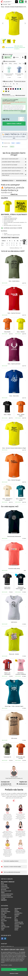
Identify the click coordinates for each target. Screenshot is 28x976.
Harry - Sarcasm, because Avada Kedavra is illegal (14, 448)
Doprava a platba (5, 887)
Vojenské (17, 925)
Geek (2, 922)
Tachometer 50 (7, 757)
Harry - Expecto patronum (14, 363)
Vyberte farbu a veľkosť (14, 123)
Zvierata (16, 928)
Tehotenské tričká (19, 922)
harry (13, 143)
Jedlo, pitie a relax (5, 926)
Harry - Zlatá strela (14, 396)
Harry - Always (7, 414)
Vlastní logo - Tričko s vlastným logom (14, 706)
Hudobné (3, 925)
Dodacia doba (4, 886)
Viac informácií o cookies (6, 965)
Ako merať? (3, 889)
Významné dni (18, 926)
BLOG (2, 883)
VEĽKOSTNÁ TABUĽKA (20, 81)
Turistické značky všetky (14, 568)
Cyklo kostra (14, 622)
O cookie (3, 898)
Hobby (2, 923)
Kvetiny (3, 928)
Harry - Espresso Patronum (14, 313)
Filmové (9, 4)
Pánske (8, 57)
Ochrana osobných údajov (7, 893)
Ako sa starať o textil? (6, 890)
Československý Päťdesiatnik (14, 536)
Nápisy (16, 910)
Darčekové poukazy (5, 911)
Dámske (17, 57)
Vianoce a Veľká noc (19, 923)
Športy (16, 919)
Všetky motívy (4, 910)
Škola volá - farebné (14, 654)
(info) (14, 138)
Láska (2, 929)
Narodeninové (18, 908)
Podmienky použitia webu (7, 897)
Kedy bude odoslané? (21, 95)
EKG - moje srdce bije (6, 917)
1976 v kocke (14, 738)
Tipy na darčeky (4, 908)
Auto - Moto (4, 913)
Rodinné (16, 916)
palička (18, 143)
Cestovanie (3, 916)
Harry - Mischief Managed (14, 480)
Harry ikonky (7, 331)
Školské (16, 920)
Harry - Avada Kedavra (14, 281)
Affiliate (3, 892)
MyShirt (16, 929)
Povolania (17, 911)
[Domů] (1, 4)
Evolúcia (3, 919)
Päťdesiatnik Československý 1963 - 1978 (21, 589)
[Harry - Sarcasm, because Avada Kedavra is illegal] (7, 206)
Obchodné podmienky (6, 895)
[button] (21, 1)
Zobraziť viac (14, 194)
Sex (15, 917)
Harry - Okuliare (21, 331)
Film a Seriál (5, 4)
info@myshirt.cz (23, 784)
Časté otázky (4, 884)
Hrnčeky (3, 914)
